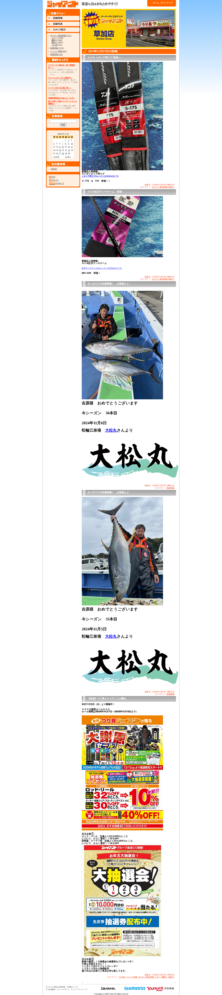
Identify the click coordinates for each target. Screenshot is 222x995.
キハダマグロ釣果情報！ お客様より (108, 283)
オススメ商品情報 (160, 187)
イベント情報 (131, 977)
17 (72, 147)
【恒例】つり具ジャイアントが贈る (106, 698)
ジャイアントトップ (80, 989)
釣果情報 (170, 488)
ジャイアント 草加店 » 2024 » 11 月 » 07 (96, 4)
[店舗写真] (63, 25)
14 (63, 147)
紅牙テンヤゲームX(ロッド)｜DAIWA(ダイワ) (102, 268)
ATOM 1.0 (59, 183)
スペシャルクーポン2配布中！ (60, 78)
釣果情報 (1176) (57, 48)
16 (69, 147)
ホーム (155, 3)
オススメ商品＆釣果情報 (56, 987)
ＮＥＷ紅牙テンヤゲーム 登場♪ (105, 191)
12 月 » (68, 157)
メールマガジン (64, 989)
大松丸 (111, 430)
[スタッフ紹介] (63, 31)
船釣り (54, 42)
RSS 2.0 (55, 180)
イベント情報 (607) (58, 51)
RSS (53, 177)
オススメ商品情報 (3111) (61, 35)
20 (60, 150)
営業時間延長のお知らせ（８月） (61, 98)
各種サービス (73, 987)
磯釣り (54, 40)
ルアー (54, 38)
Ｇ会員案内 (51, 989)
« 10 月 (56, 157)
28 (63, 153)
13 (60, 147)
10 (72, 143)
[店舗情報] (63, 20)
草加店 (54, 169)
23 (69, 150)
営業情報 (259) (56, 54)
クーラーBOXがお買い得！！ (60, 88)
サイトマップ (166, 3)
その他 (54, 45)
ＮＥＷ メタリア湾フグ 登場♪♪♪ (104, 57)
